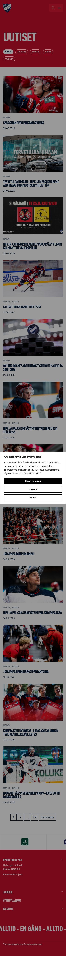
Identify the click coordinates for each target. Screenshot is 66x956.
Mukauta (33, 489)
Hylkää (33, 497)
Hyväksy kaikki (33, 481)
